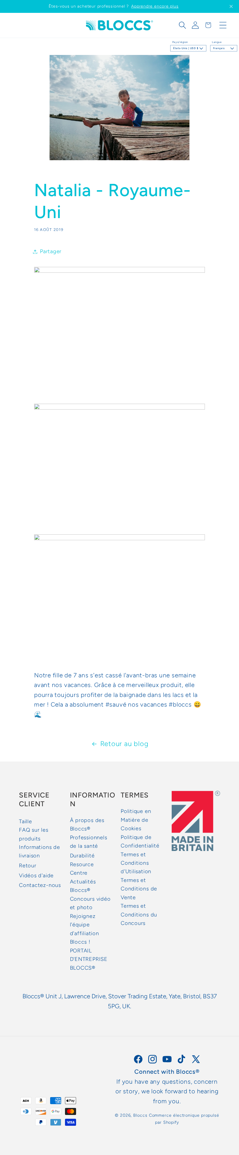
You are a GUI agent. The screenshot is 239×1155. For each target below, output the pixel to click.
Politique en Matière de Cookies (136, 820)
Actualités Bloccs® (83, 885)
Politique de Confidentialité (140, 841)
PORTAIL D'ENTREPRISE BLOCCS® (89, 959)
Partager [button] (50, 251)
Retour (27, 865)
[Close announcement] (231, 6)
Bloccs (140, 1115)
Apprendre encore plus (154, 6)
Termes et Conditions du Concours (139, 914)
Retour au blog (124, 744)
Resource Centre (82, 868)
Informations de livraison (39, 851)
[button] (182, 25)
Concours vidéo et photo (90, 903)
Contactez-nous (40, 885)
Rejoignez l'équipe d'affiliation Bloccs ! (84, 929)
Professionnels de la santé (88, 841)
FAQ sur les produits (33, 834)
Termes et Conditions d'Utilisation (136, 863)
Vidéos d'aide (36, 875)
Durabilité (82, 855)
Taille (25, 821)
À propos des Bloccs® (87, 824)
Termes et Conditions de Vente (139, 889)
